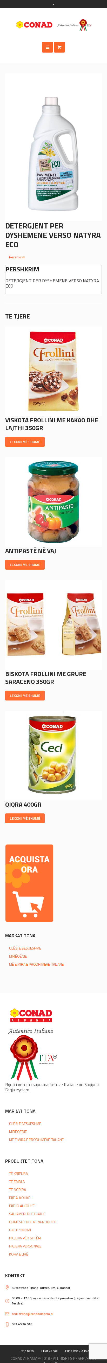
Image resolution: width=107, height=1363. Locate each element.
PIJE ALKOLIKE (19, 1197)
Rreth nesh (26, 1350)
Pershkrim (17, 257)
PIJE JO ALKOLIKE (22, 1205)
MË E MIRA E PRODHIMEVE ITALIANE (36, 964)
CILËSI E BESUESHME (25, 948)
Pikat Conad (49, 1350)
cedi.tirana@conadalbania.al (32, 1313)
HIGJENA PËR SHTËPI (25, 1238)
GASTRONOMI (20, 1230)
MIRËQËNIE (18, 956)
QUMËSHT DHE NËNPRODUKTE (33, 1222)
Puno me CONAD (77, 1350)
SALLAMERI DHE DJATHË (27, 1213)
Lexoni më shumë (25, 441)
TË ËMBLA (17, 1181)
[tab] (55, 257)
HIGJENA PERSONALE (25, 1246)
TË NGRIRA (17, 1189)
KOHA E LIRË (18, 1254)
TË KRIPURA (18, 1173)
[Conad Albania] (53, 25)
